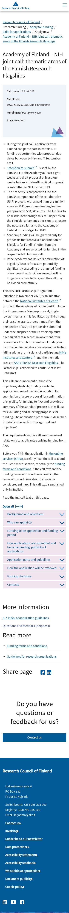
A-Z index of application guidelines (26, 618)
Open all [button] (8, 506)
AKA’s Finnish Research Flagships (36, 363)
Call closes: (13, 99)
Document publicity (18, 879)
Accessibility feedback (19, 863)
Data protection (15, 847)
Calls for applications (17, 32)
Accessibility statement (20, 855)
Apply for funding (41, 27)
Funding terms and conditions (27, 646)
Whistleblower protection (22, 871)
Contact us (34, 737)
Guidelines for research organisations (32, 656)
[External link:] (6, 901)
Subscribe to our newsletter (23, 839)
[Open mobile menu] (64, 5)
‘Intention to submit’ (20, 168)
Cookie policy (14, 887)
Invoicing (11, 831)
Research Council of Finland (21, 22)
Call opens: (13, 91)
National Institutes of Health (39, 301)
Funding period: (16, 112)
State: (10, 120)
